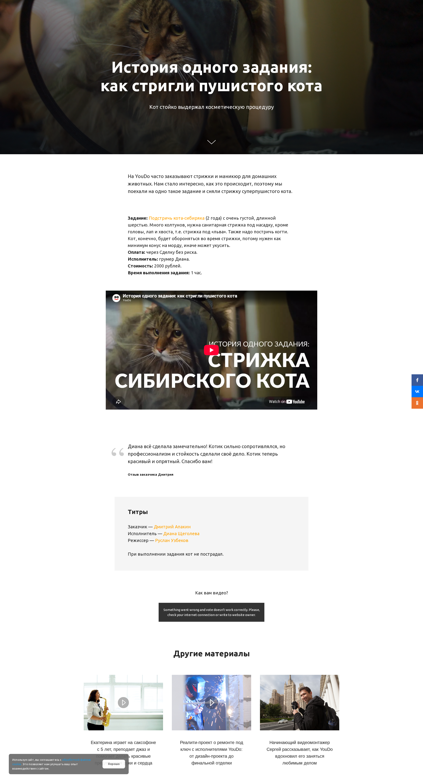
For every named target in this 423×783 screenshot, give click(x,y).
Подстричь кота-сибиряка (176, 218)
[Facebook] (417, 380)
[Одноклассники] (417, 403)
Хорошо (114, 764)
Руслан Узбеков (171, 540)
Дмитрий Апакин (172, 526)
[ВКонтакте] (417, 391)
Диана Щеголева (181, 533)
